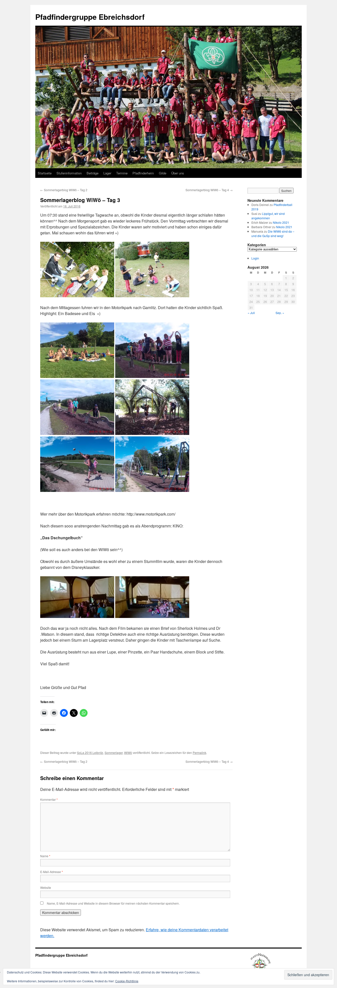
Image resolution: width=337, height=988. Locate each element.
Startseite (45, 173)
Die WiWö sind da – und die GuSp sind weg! (272, 233)
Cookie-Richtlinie (126, 981)
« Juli (251, 313)
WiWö (128, 752)
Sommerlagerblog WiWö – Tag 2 (63, 190)
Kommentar (49, 799)
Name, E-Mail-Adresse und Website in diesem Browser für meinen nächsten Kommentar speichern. (113, 903)
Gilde (162, 173)
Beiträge (92, 173)
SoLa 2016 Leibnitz (90, 752)
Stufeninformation (69, 173)
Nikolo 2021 (281, 222)
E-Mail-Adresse (51, 872)
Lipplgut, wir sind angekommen (268, 215)
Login (255, 258)
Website (45, 887)
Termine (122, 173)
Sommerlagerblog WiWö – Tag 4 (209, 190)
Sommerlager (114, 752)
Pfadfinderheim (143, 173)
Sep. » (280, 313)
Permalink (199, 752)
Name (45, 856)
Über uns (177, 173)
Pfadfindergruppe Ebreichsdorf (90, 16)
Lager (107, 173)
